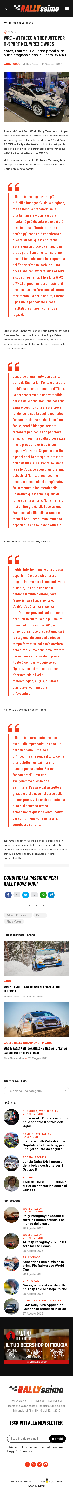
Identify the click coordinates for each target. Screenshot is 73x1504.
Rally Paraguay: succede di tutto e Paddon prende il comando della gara (44, 1219)
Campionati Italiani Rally (42, 1300)
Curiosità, (31, 1111)
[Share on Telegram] (51, 895)
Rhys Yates (14, 921)
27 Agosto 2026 (33, 1313)
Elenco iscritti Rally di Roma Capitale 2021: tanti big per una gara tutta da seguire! (44, 1145)
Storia (28, 1177)
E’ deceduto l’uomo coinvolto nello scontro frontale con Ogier (45, 1122)
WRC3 (16, 63)
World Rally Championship (24, 1042)
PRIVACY (36, 1492)
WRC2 (8, 63)
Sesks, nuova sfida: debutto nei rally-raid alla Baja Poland (45, 1287)
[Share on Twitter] (25, 895)
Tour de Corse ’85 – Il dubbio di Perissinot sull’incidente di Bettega (45, 1185)
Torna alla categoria (21, 22)
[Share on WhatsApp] (43, 895)
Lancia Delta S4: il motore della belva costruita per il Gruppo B (43, 1165)
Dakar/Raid (31, 1280)
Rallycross (32, 1257)
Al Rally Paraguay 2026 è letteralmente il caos (45, 1244)
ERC (35, 1136)
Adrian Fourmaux (18, 915)
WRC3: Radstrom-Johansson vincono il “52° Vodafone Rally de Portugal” (36, 1050)
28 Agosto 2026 (33, 1228)
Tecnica (41, 1157)
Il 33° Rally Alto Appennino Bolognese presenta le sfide (44, 1307)
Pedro (40, 915)
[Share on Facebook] (8, 895)
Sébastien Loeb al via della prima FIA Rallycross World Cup (43, 1265)
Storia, (29, 1157)
